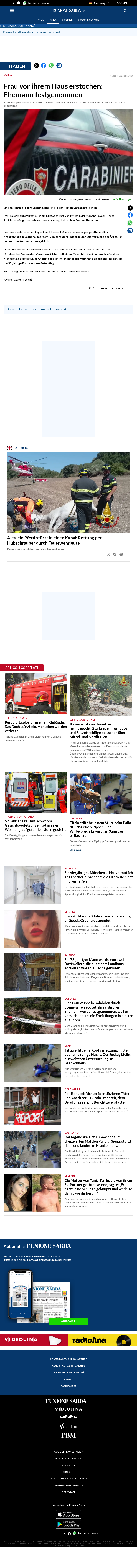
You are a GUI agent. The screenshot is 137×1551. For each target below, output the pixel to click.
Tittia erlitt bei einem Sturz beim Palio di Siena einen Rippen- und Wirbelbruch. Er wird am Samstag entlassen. (100, 829)
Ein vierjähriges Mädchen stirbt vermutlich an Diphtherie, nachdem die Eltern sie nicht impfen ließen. (99, 877)
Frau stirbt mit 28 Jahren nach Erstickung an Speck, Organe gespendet (98, 918)
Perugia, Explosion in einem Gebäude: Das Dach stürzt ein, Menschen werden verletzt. (36, 726)
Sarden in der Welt (88, 19)
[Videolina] (34, 1339)
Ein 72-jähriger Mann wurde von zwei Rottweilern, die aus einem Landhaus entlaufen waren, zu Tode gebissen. (94, 963)
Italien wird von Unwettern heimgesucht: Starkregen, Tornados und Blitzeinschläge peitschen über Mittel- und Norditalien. (98, 730)
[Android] (68, 1524)
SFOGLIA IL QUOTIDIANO (17, 25)
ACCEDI (121, 3)
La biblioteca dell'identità (68, 1372)
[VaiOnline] (68, 1427)
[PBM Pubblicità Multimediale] (68, 1435)
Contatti (68, 1472)
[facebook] (19, 3)
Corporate (68, 1492)
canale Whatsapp (121, 199)
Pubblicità (68, 1465)
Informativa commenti (68, 1485)
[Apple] (68, 1514)
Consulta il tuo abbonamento (68, 1359)
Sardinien (67, 19)
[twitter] (13, 3)
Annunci (68, 1379)
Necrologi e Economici (68, 1458)
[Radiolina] (102, 1340)
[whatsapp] (24, 3)
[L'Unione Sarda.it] (68, 10)
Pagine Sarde (68, 1386)
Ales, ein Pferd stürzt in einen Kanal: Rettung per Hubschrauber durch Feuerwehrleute (54, 540)
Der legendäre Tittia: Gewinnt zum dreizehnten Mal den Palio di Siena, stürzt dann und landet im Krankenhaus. (98, 1141)
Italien (53, 19)
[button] (36, 65)
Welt (41, 19)
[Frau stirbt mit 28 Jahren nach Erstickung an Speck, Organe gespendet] (32, 929)
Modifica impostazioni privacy (69, 1478)
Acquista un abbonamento (68, 1365)
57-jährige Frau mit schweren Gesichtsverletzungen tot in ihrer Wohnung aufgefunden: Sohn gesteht (35, 825)
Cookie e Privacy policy (68, 1451)
